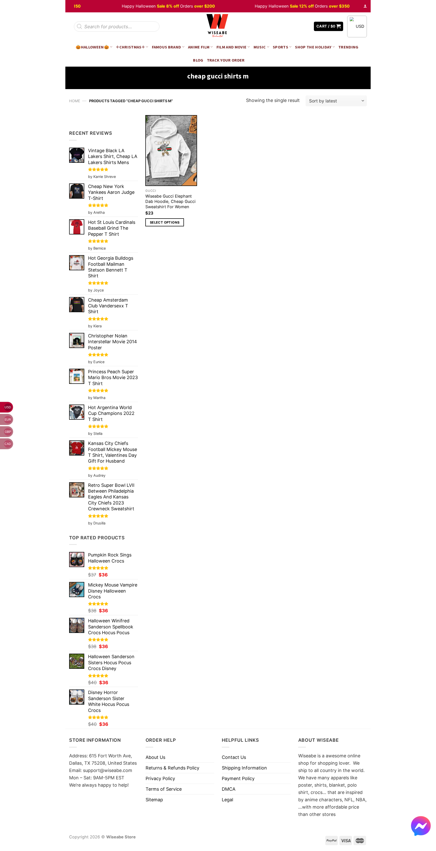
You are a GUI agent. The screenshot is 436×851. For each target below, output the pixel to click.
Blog (198, 60)
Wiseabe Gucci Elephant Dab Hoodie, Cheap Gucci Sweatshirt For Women (170, 201)
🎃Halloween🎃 (92, 46)
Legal (227, 799)
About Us (155, 757)
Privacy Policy (160, 778)
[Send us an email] (306, 26)
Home (74, 101)
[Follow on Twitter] (298, 26)
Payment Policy (238, 778)
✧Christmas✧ (130, 46)
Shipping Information (244, 767)
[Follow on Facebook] (291, 26)
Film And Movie (231, 46)
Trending (348, 46)
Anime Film (198, 46)
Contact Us (234, 757)
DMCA (228, 789)
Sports (280, 46)
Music (260, 46)
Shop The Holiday (313, 46)
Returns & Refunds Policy (172, 767)
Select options (164, 222)
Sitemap (154, 799)
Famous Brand (166, 46)
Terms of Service (164, 789)
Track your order (226, 60)
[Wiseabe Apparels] (218, 26)
